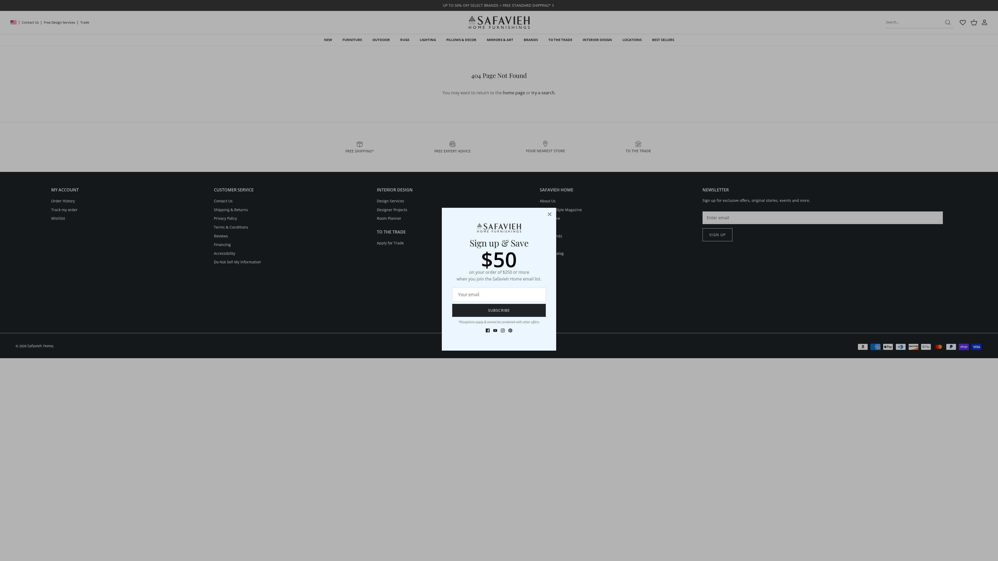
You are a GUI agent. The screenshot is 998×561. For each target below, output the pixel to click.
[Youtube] (495, 330)
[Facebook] (488, 330)
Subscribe (499, 310)
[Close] (549, 214)
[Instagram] (503, 330)
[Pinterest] (510, 330)
